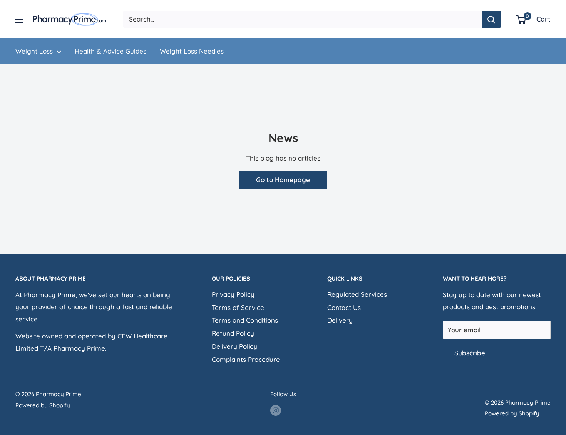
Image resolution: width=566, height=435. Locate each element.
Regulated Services (357, 294)
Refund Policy (233, 333)
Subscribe (469, 353)
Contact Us (344, 307)
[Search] (491, 19)
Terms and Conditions (245, 320)
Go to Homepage (283, 180)
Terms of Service (238, 307)
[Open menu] (19, 20)
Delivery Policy (234, 346)
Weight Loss (34, 51)
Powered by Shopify (42, 405)
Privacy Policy (233, 294)
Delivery (340, 320)
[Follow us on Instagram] (275, 410)
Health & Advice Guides (110, 51)
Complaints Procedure (246, 359)
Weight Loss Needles (192, 51)
